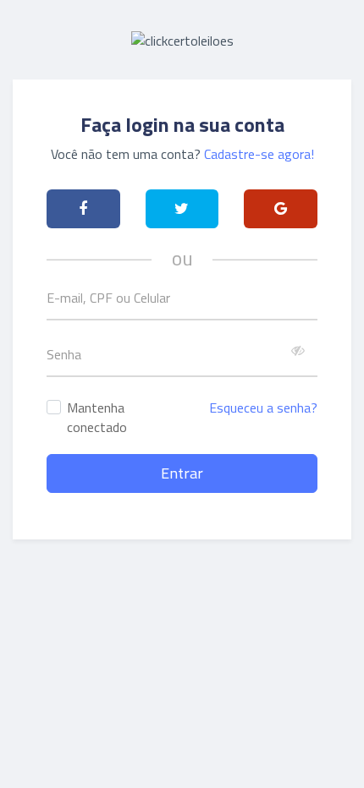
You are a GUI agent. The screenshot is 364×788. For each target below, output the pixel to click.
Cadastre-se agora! (259, 154)
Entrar (182, 473)
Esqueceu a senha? (263, 407)
